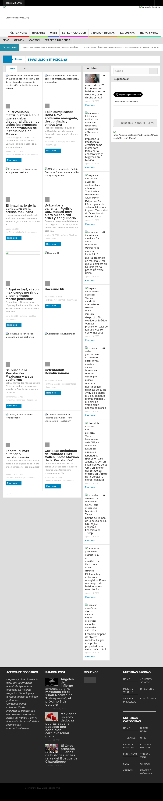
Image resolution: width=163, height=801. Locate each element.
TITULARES (38, 32)
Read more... (91, 105)
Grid (12, 68)
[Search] (153, 71)
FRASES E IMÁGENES (57, 40)
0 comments (32, 154)
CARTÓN (34, 40)
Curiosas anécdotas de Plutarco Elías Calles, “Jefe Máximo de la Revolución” (62, 455)
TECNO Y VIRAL (149, 32)
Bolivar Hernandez (17, 400)
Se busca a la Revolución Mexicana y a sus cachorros (20, 374)
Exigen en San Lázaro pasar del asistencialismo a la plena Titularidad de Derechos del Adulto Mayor (115, 47)
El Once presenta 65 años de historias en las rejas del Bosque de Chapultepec (61, 753)
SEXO (6, 40)
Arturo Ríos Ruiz (70, 235)
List (24, 68)
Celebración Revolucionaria (57, 371)
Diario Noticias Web (17, 154)
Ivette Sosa (70, 142)
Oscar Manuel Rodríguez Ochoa (62, 384)
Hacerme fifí (54, 289)
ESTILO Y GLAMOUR (74, 32)
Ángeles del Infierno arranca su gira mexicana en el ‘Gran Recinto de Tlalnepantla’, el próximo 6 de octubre (59, 691)
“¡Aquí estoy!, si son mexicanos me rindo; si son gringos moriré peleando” (23, 294)
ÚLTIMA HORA (18, 32)
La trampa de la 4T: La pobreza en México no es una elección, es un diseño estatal (95, 86)
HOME (126, 679)
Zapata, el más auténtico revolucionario (17, 454)
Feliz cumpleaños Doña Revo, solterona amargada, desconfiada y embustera (61, 118)
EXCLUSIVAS (127, 32)
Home (18, 59)
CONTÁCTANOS (148, 698)
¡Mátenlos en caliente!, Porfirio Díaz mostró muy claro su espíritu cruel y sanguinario (60, 211)
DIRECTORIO (147, 689)
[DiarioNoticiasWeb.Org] (16, 17)
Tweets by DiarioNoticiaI (125, 101)
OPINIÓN (19, 40)
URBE (53, 32)
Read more (12, 160)
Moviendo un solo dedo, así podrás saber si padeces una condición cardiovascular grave (61, 725)
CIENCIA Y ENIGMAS (103, 32)
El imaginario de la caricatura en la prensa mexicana (21, 209)
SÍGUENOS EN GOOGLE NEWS (137, 123)
